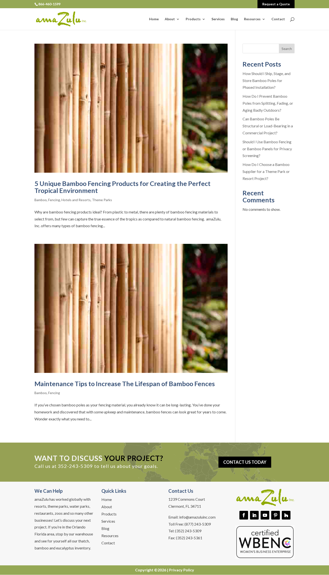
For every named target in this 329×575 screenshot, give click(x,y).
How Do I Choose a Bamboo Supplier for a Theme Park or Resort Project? (266, 171)
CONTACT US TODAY (244, 462)
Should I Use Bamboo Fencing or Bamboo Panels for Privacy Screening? (267, 148)
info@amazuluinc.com (197, 517)
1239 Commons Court (186, 499)
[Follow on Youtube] (265, 515)
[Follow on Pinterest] (275, 515)
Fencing (54, 200)
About (170, 19)
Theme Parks (102, 200)
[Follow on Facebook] (243, 515)
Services (218, 19)
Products (193, 19)
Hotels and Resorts (76, 200)
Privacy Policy (181, 570)
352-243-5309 (75, 466)
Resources (252, 19)
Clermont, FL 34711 (184, 506)
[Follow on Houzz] (286, 515)
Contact (278, 19)
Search (287, 49)
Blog (234, 19)
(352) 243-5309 (188, 530)
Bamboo (40, 200)
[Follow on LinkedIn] (254, 515)
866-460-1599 (49, 4)
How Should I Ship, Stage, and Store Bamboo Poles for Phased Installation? (266, 80)
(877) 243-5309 (197, 524)
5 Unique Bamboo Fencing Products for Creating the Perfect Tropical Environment (122, 187)
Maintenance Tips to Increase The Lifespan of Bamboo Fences (124, 384)
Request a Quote (276, 4)
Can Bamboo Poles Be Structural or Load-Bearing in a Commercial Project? (268, 125)
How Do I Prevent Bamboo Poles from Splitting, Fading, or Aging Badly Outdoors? (268, 103)
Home (154, 19)
